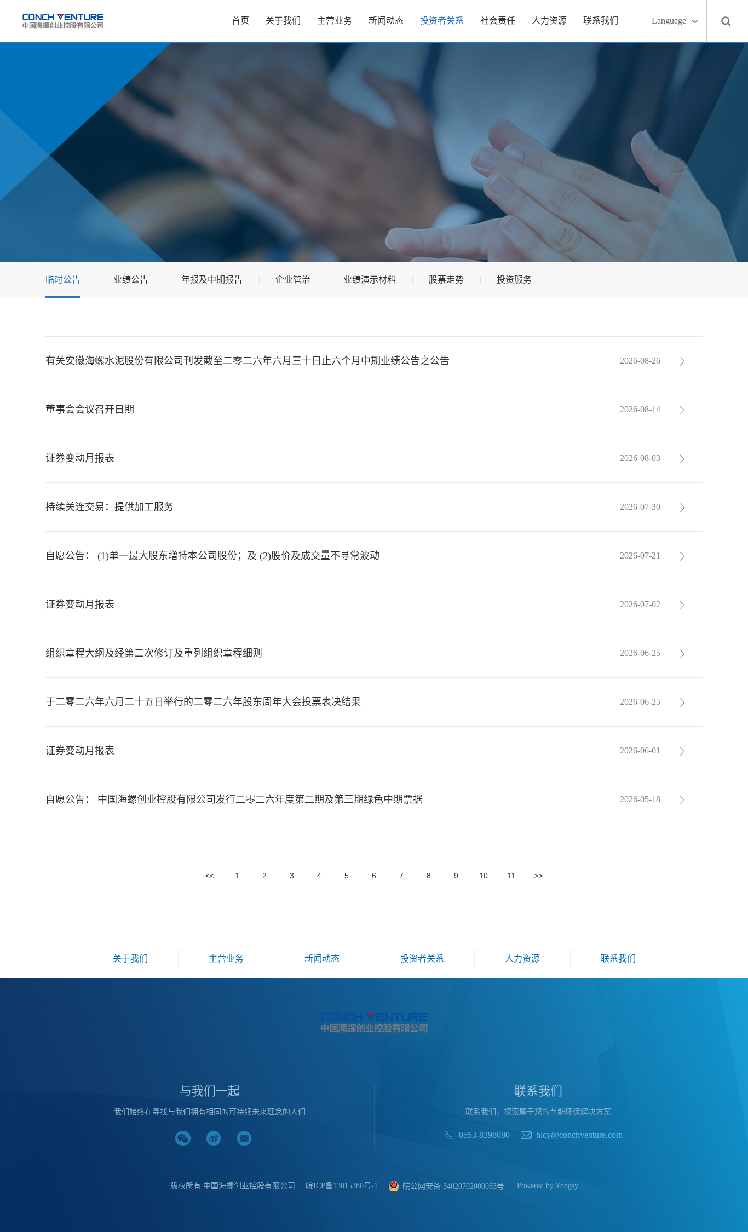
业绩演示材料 (369, 279)
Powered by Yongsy (547, 1186)
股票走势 (446, 279)
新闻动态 (386, 20)
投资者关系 (442, 20)
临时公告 (62, 279)
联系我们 (600, 20)
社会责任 (497, 20)
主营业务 (334, 20)
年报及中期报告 (212, 279)
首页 (240, 20)
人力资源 (549, 20)
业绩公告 (130, 279)
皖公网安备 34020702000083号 (453, 1186)
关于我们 (283, 20)
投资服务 (514, 279)
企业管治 (292, 279)
